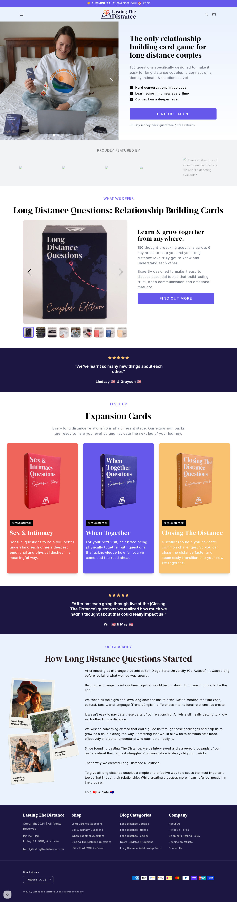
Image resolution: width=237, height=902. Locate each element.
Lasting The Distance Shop (47, 892)
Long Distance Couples (134, 823)
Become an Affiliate (181, 841)
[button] (22, 14)
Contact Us (175, 848)
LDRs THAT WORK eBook (87, 848)
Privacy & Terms (179, 829)
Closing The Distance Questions (91, 841)
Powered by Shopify (73, 892)
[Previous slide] (6, 80)
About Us (174, 823)
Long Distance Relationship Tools (141, 848)
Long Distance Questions (87, 823)
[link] (173, 114)
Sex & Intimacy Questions (87, 829)
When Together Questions (88, 835)
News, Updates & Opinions (136, 841)
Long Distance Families (134, 835)
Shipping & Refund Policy (184, 835)
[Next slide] (111, 80)
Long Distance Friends (134, 829)
